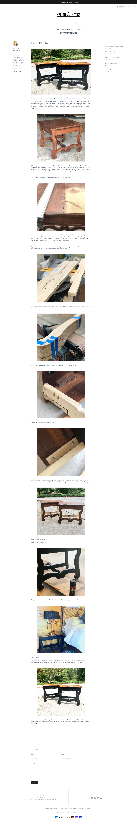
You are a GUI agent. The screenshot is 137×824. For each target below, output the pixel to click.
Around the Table (27, 23)
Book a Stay (81, 808)
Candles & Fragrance (54, 23)
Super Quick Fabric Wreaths (112, 57)
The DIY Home (65, 29)
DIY (23, 59)
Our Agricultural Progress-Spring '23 (114, 46)
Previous (15, 71)
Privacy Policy (49, 808)
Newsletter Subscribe (70, 808)
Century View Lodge (18, 57)
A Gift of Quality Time (110, 69)
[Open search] (2, 7)
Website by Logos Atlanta (63, 812)
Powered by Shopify (75, 812)
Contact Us (88, 808)
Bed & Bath (40, 23)
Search (5, 6)
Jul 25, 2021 (34, 46)
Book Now (123, 23)
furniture (15, 60)
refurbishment (16, 62)
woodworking (16, 65)
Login (131, 6)
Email (63, 754)
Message (33, 763)
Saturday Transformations (111, 63)
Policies (56, 808)
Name (32, 754)
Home (57, 29)
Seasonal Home (82, 23)
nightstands (21, 60)
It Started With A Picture (111, 51)
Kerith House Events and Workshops (103, 23)
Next (20, 71)
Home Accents (69, 23)
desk (21, 59)
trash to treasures (17, 63)
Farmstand (14, 23)
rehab (22, 62)
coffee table (16, 59)
